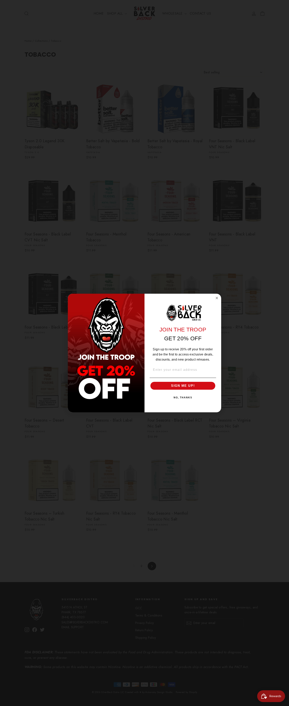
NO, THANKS (183, 397)
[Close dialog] (216, 298)
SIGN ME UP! (183, 385)
